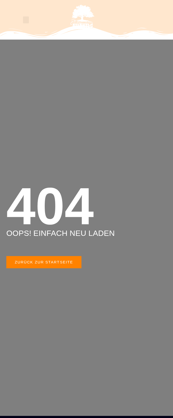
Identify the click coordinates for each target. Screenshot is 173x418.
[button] (26, 19)
